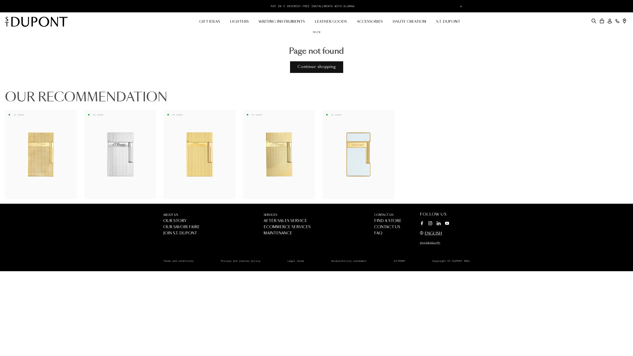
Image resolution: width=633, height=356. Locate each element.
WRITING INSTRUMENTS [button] (282, 21)
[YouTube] (447, 223)
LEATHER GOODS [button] (331, 21)
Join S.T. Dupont (180, 233)
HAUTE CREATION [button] (409, 21)
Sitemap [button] (399, 261)
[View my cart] (602, 21)
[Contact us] (617, 21)
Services (270, 215)
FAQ (378, 233)
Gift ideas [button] (209, 21)
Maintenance (278, 233)
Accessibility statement (348, 261)
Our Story (175, 221)
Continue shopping (316, 67)
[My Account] (610, 21)
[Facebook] (422, 224)
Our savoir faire (181, 227)
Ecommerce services (287, 227)
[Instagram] (430, 224)
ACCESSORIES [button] (370, 21)
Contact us (383, 215)
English (433, 233)
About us (170, 215)
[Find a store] (624, 21)
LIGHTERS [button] (239, 21)
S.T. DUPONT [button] (448, 21)
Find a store (388, 221)
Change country (430, 243)
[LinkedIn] (439, 224)
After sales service (285, 221)
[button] (593, 21)
